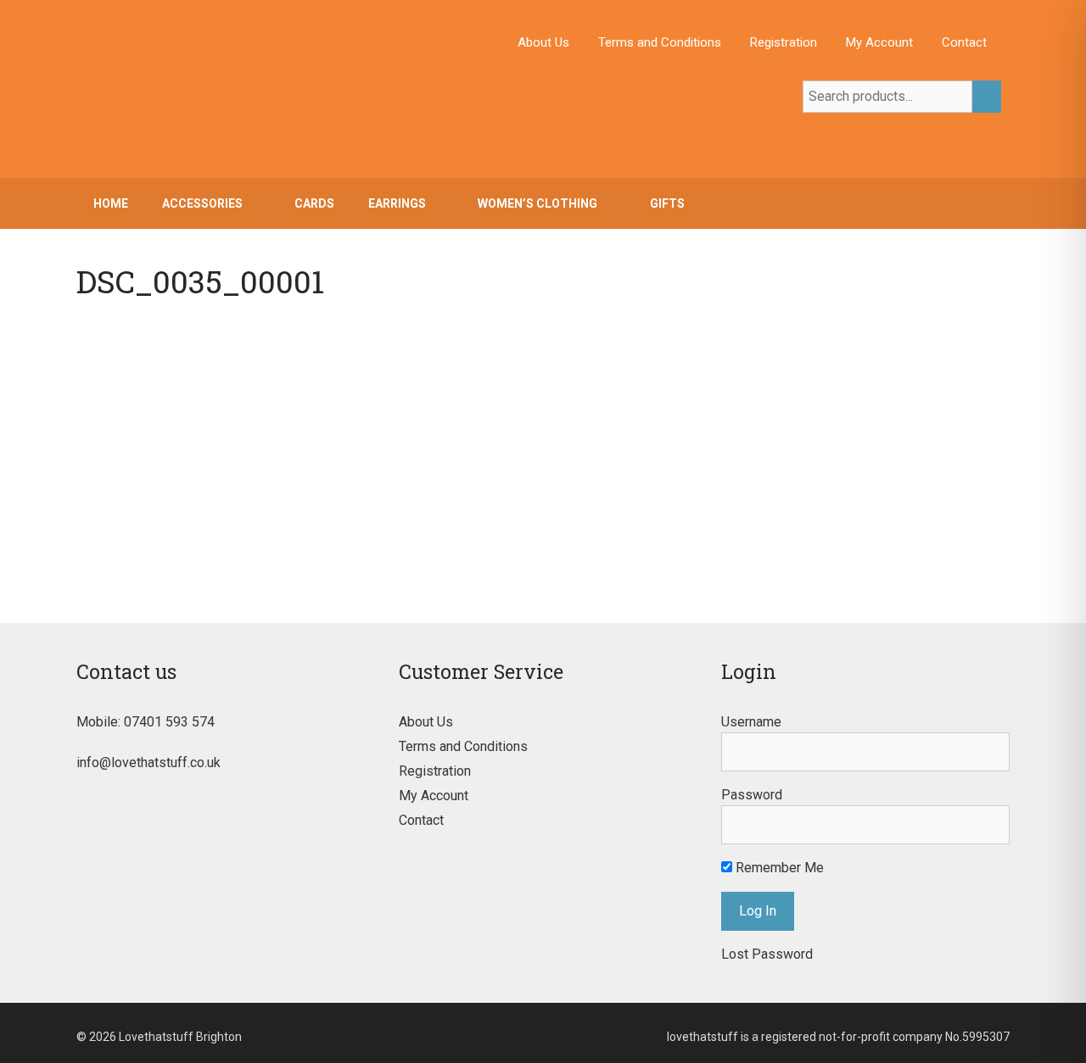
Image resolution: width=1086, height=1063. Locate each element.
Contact (964, 42)
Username (751, 722)
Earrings (397, 203)
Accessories (202, 203)
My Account (879, 42)
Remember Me (778, 868)
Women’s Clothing (537, 203)
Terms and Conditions (659, 42)
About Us (543, 42)
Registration (783, 42)
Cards (314, 203)
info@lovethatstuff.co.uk (148, 762)
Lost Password (767, 954)
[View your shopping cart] (988, 203)
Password (751, 795)
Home (110, 203)
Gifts (667, 203)
